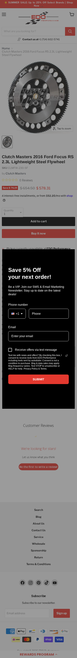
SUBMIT (38, 379)
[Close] (70, 253)
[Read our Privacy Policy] (66, 355)
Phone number (18, 304)
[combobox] (17, 314)
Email (12, 327)
